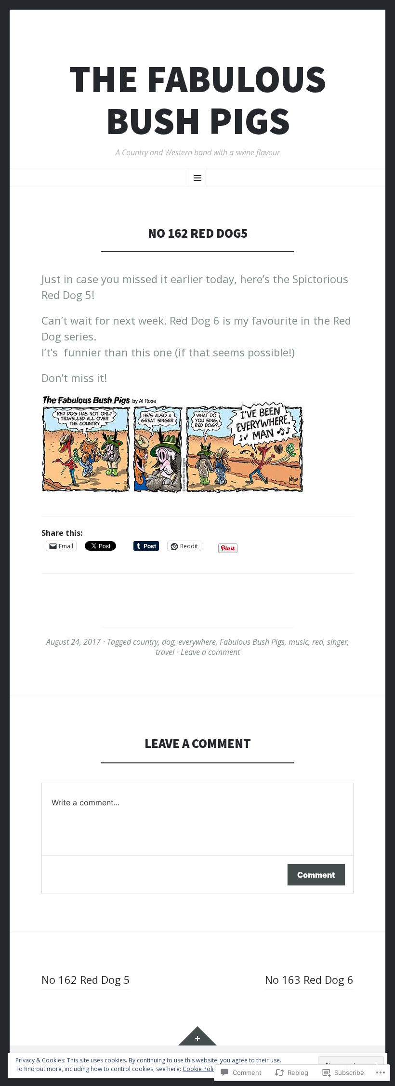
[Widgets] (197, 1035)
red (317, 642)
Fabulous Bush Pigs (252, 642)
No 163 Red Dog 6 (309, 979)
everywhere (197, 642)
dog (168, 642)
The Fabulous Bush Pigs (197, 100)
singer (337, 642)
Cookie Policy (201, 1069)
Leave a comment (210, 652)
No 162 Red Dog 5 (85, 979)
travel (165, 652)
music (298, 642)
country (145, 642)
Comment (316, 875)
